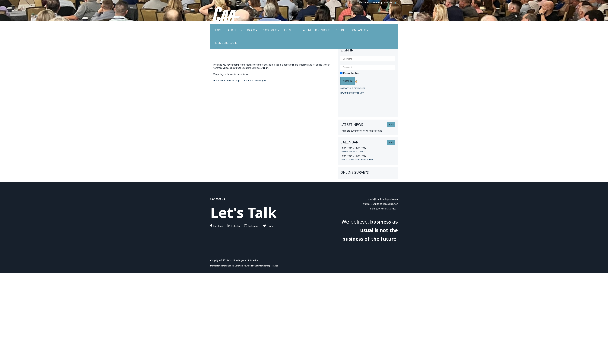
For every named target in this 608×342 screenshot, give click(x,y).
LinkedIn (235, 226)
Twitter (270, 226)
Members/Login (226, 42)
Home (219, 30)
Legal (276, 266)
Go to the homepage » (255, 80)
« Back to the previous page (226, 80)
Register (387, 3)
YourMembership (263, 266)
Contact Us (363, 3)
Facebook (218, 226)
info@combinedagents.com (384, 199)
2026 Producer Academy (352, 152)
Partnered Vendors (315, 30)
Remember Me (351, 73)
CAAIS (251, 30)
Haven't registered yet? (352, 93)
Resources (270, 30)
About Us (234, 30)
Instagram (253, 226)
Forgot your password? (352, 88)
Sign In (376, 3)
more (391, 124)
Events (289, 30)
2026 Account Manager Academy (356, 159)
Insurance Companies (351, 30)
